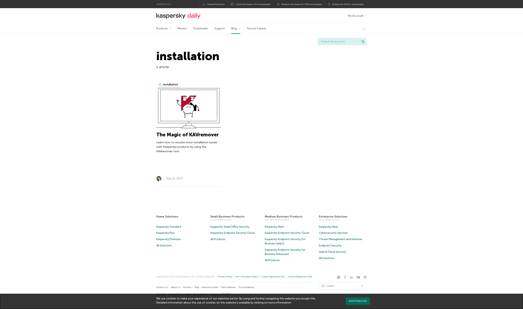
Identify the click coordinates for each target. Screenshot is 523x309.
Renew (182, 28)
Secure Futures (256, 28)
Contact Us (162, 287)
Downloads (200, 28)
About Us (175, 287)
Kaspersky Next (274, 226)
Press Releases (228, 287)
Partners (187, 287)
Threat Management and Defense (340, 239)
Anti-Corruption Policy (246, 276)
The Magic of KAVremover (187, 135)
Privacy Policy (225, 276)
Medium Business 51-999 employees (301, 4)
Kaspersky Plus (165, 232)
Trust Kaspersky (246, 287)
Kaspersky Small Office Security (229, 226)
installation (170, 84)
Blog (234, 28)
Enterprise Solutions (333, 216)
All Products (218, 239)
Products (162, 28)
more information (279, 302)
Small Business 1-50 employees (253, 4)
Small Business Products (227, 216)
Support (220, 28)
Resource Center (210, 287)
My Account (355, 16)
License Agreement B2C (273, 276)
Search (363, 41)
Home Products (216, 4)
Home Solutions (167, 216)
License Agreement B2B (300, 276)
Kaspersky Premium (168, 239)
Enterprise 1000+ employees (348, 4)
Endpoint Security (330, 245)
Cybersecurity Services (333, 232)
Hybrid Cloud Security (332, 251)
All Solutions (164, 245)
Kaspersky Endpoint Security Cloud (232, 232)
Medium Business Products (284, 216)
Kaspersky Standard (168, 226)
